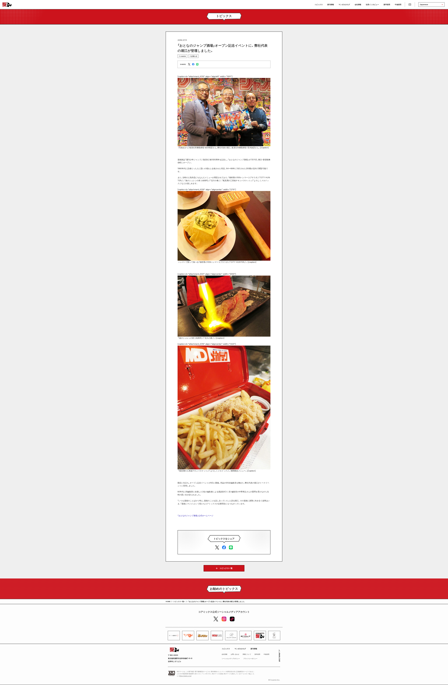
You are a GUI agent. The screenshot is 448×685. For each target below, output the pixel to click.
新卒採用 (387, 4)
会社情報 (358, 4)
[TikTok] (232, 619)
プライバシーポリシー (250, 658)
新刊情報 (330, 4)
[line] (197, 64)
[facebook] (193, 64)
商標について (247, 654)
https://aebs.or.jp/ (185, 676)
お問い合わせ (235, 654)
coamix (183, 56)
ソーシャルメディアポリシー (231, 658)
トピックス (319, 4)
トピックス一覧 (226, 568)
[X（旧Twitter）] (216, 619)
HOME (168, 601)
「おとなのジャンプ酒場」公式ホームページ (195, 515)
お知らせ (194, 56)
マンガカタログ (344, 4)
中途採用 (398, 4)
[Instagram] (224, 619)
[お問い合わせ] (410, 4)
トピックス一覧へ (179, 601)
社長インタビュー (372, 4)
